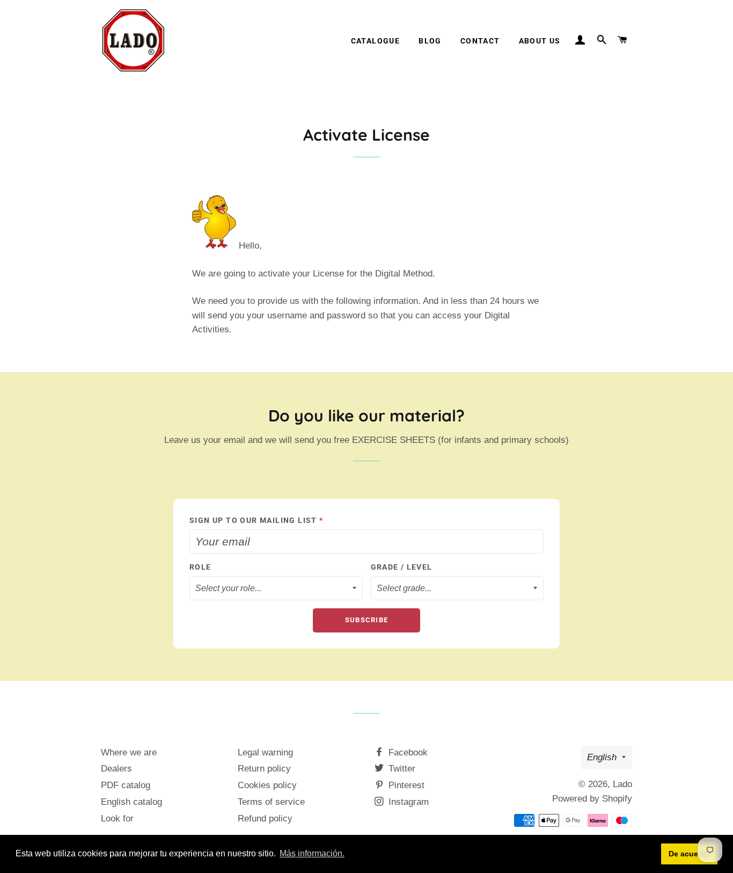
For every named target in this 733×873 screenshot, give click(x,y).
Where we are (129, 752)
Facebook (407, 752)
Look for (117, 818)
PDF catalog (125, 785)
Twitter (400, 768)
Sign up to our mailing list (256, 520)
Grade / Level (402, 567)
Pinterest (405, 785)
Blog (430, 41)
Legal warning (265, 752)
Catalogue (375, 41)
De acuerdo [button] (689, 853)
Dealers (116, 768)
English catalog (131, 802)
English (602, 757)
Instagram (407, 802)
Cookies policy (267, 785)
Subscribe (367, 620)
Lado (622, 784)
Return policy (264, 768)
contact (480, 41)
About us (540, 41)
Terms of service (271, 802)
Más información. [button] (312, 853)
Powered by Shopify (592, 799)
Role (200, 567)
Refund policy (265, 818)
